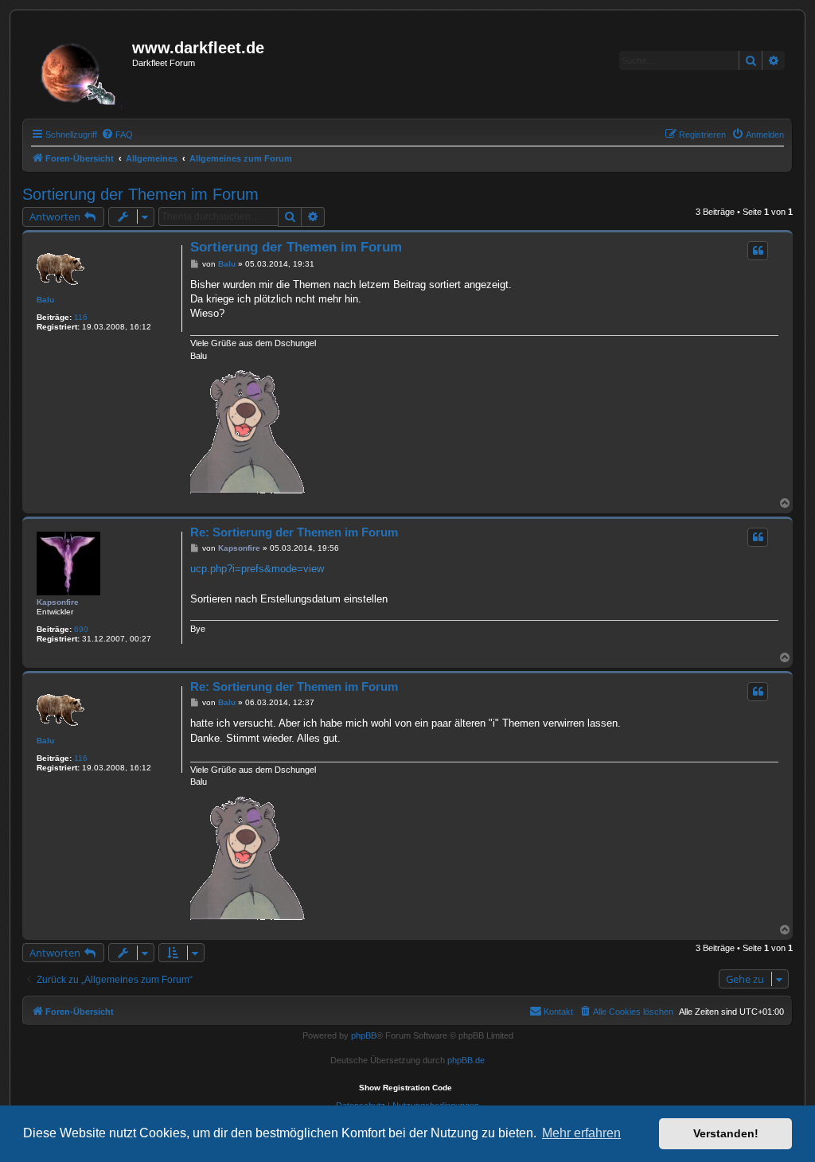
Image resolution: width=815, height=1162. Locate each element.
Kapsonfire (58, 602)
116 (81, 317)
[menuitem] (117, 134)
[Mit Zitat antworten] (757, 250)
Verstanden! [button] (725, 1133)
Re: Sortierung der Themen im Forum (294, 532)
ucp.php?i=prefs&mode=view (257, 569)
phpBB (363, 1035)
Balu (45, 299)
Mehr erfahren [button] (581, 1133)
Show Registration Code (405, 1087)
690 (81, 629)
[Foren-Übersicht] (79, 69)
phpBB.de (466, 1060)
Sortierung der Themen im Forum (140, 194)
